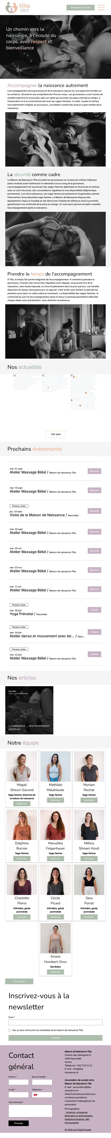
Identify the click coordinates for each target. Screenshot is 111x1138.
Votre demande (16, 1102)
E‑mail (12, 1089)
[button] (28, 472)
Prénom (13, 1077)
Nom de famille (39, 1077)
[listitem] (21, 779)
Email (12, 1017)
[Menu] (101, 7)
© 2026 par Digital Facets (78, 1129)
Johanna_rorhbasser (76, 1112)
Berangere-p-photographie (79, 1115)
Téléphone (37, 1089)
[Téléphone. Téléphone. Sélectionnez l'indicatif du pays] (36, 1095)
